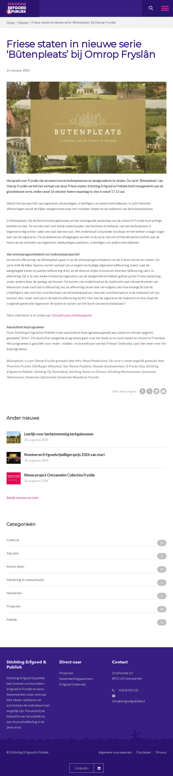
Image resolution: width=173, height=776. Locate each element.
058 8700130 (128, 690)
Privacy (161, 752)
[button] (167, 8)
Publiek (85, 621)
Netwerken (85, 594)
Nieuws (23, 22)
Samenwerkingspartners (76, 678)
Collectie (85, 541)
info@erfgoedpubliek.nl (128, 701)
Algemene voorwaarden (115, 752)
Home (11, 22)
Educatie (85, 554)
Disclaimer (143, 752)
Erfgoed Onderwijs (72, 684)
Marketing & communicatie (85, 581)
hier (143, 343)
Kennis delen (85, 568)
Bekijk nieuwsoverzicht (23, 498)
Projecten (85, 607)
